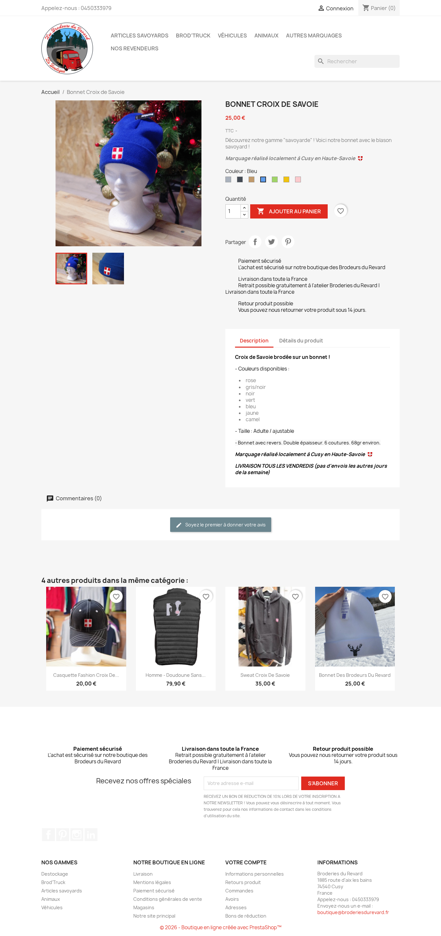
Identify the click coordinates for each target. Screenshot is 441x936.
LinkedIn (91, 834)
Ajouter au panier (289, 211)
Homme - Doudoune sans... (176, 675)
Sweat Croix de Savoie (265, 675)
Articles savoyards (140, 35)
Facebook (48, 834)
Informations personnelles (254, 874)
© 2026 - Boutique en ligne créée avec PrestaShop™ (221, 927)
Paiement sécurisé (154, 891)
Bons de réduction (245, 916)
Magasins (143, 907)
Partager (255, 241)
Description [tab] (254, 340)
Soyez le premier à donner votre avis (225, 525)
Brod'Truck (193, 35)
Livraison (143, 874)
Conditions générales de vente (167, 899)
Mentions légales (152, 882)
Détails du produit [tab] (301, 340)
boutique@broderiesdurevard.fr (353, 912)
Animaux (266, 35)
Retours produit (243, 882)
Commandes (239, 891)
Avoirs (232, 899)
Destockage (54, 874)
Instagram (76, 834)
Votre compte (246, 862)
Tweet (271, 241)
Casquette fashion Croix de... (86, 675)
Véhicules (232, 35)
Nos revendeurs (135, 48)
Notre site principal (154, 916)
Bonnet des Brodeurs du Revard (355, 675)
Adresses (236, 907)
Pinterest (288, 241)
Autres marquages (314, 35)
